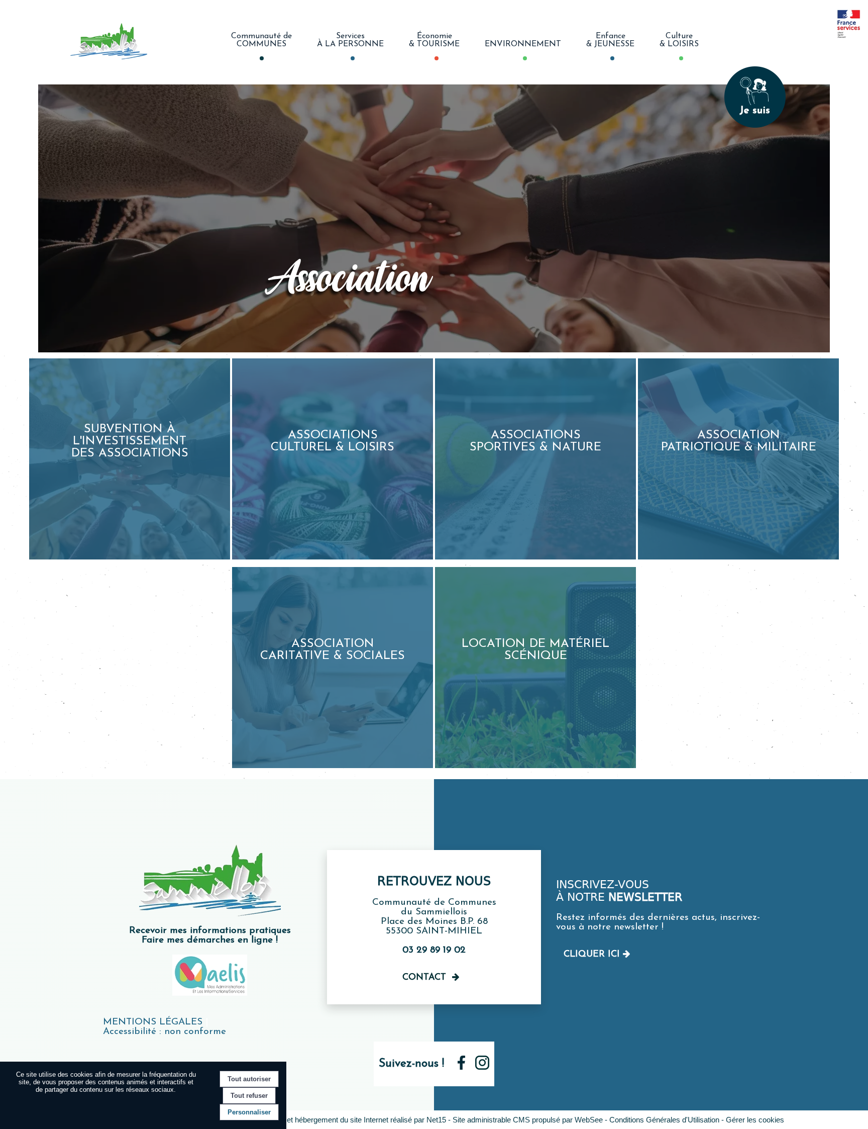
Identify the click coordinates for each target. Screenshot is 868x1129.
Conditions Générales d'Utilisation (664, 1119)
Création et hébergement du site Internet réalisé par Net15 (351, 1119)
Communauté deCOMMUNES (261, 40)
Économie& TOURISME (434, 40)
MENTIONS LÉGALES (152, 1022)
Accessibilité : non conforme (164, 1032)
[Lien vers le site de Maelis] (209, 993)
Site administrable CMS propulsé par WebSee (528, 1119)
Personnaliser (249, 1112)
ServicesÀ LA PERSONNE (350, 40)
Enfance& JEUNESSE (610, 40)
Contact (424, 977)
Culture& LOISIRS (679, 40)
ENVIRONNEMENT (523, 44)
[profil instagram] (482, 1067)
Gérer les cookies (755, 1119)
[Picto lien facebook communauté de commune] (461, 1067)
